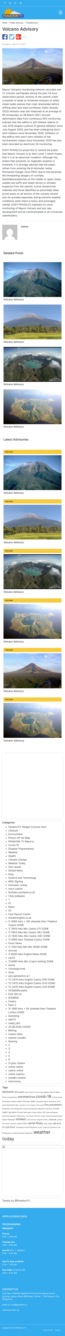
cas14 (11, 957)
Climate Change (17, 859)
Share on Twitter (11, 37)
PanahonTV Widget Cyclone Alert (27, 826)
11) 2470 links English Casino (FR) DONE (31, 979)
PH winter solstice (9, 1124)
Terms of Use (48, 1330)
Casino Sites (15, 1034)
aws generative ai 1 (19, 975)
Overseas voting (17, 885)
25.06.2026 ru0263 (19, 1026)
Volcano (9, 452)
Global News (15, 870)
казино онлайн (17, 1037)
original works (42, 1120)
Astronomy (14, 1081)
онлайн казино (17, 1077)
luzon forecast (8, 1119)
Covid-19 (13, 845)
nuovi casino (15, 888)
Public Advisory (16, 23)
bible (4, 1097)
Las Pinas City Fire (33, 1116)
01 (9, 903)
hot (44, 1112)
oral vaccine (31, 1120)
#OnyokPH (19, 1092)
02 (9, 910)
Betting (12, 1030)
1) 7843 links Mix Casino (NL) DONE (29, 932)
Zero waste (14, 866)
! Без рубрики (16, 895)
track (40, 1127)
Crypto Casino (16, 1063)
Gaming (12, 1041)
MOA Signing (15, 881)
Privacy (57, 1330)
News (11, 906)
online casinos (16, 1074)
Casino (12, 1001)
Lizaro (43, 1116)
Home (4, 23)
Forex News (15, 943)
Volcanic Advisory (13, 740)
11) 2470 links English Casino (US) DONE (31, 986)
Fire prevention (53, 1104)
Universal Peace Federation (22, 1133)
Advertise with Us (10, 1310)
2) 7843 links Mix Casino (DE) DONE (29, 935)
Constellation (12, 1097)
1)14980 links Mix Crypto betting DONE (31, 961)
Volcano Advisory (13, 299)
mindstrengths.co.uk (19, 917)
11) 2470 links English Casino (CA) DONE (31, 983)
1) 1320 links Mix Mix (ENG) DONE (28, 946)
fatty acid (40, 1105)
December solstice (9, 1101)
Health (12, 855)
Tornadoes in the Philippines (26, 1127)
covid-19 (43, 1096)
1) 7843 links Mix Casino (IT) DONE (28, 928)
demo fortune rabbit (26, 1101)
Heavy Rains (37, 1112)
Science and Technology (22, 877)
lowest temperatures (54, 1116)
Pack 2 (12, 1004)
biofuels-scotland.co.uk (21, 892)
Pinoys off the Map (19, 837)
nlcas (11, 972)
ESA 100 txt (15, 994)
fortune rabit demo (24, 1112)
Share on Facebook (5, 37)
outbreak (53, 1119)
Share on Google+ (18, 37)
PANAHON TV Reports (21, 841)
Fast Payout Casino (19, 914)
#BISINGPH (8, 1092)
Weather (13, 852)
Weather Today (17, 863)
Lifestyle (13, 830)
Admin (8, 44)
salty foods (48, 1124)
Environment (15, 834)
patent (59, 1120)
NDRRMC (21, 1119)
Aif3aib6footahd (17, 990)
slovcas (12, 950)
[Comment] (24, 36)
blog (10, 874)
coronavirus (26, 1097)
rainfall (31, 1123)
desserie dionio (42, 1101)
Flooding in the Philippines (12, 1109)
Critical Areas (57, 1097)
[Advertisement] (32, 785)
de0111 (12, 1019)
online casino (15, 1066)
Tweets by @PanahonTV (16, 1200)
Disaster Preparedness (21, 848)
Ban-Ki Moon (55, 1092)
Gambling (13, 1015)
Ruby (39, 1123)
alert (27, 1092)
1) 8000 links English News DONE (27, 954)
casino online (15, 1070)
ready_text (14, 1023)
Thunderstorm (32, 23)
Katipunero (21, 1116)
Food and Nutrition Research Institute (37, 1109)
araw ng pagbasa (42, 1092)
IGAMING (13, 997)
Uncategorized (16, 968)
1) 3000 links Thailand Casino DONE (29, 939)
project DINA (22, 1124)
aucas (11, 964)
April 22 (32, 1092)
